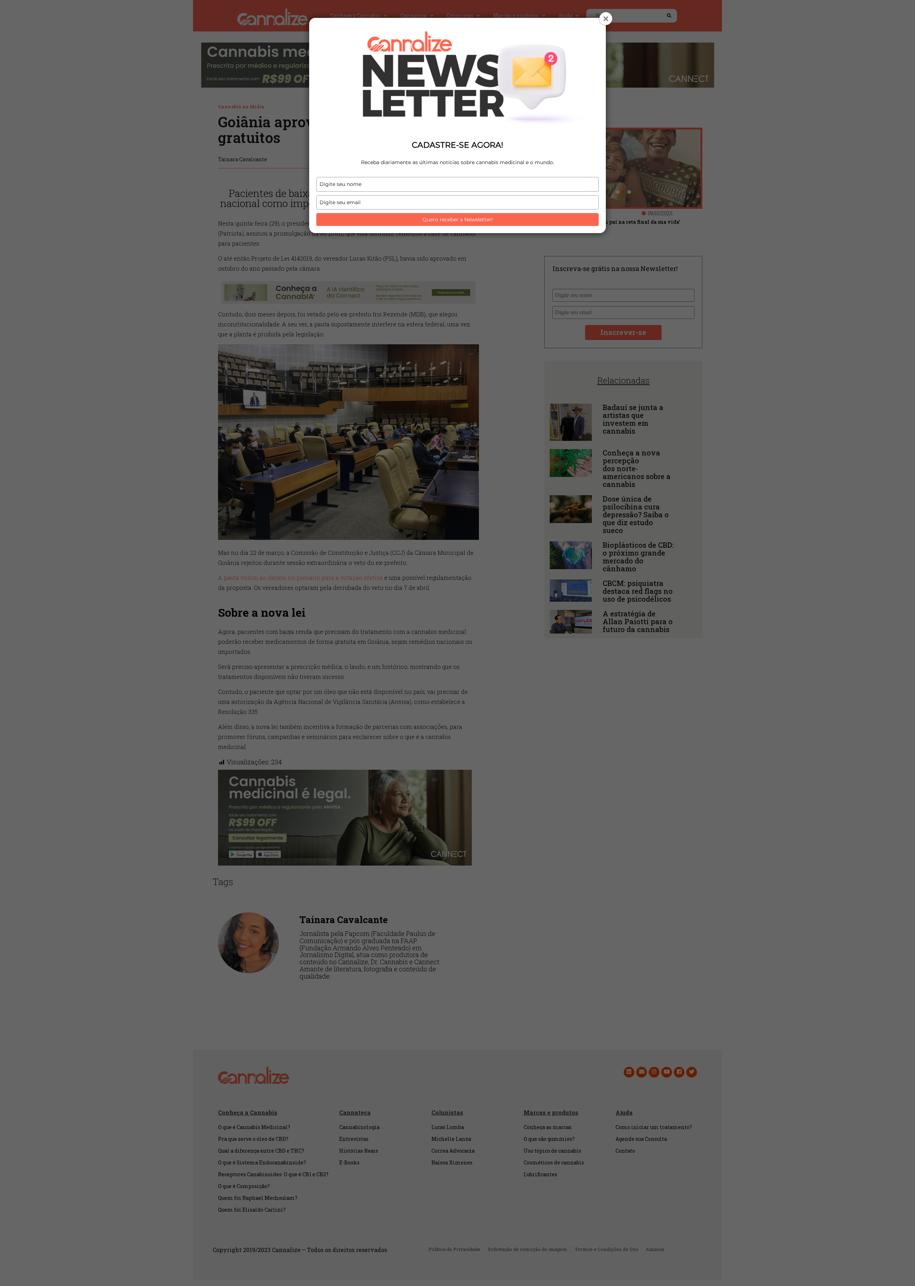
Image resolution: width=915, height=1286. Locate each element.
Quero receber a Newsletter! (457, 219)
